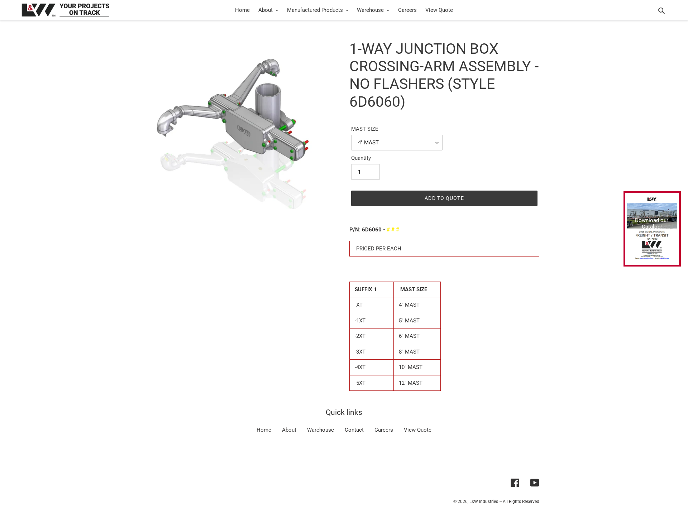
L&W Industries (483, 501)
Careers (383, 430)
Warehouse (320, 430)
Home (264, 430)
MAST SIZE (364, 129)
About (289, 430)
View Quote (417, 430)
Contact (354, 430)
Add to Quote (444, 198)
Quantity (361, 158)
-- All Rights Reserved (519, 501)
